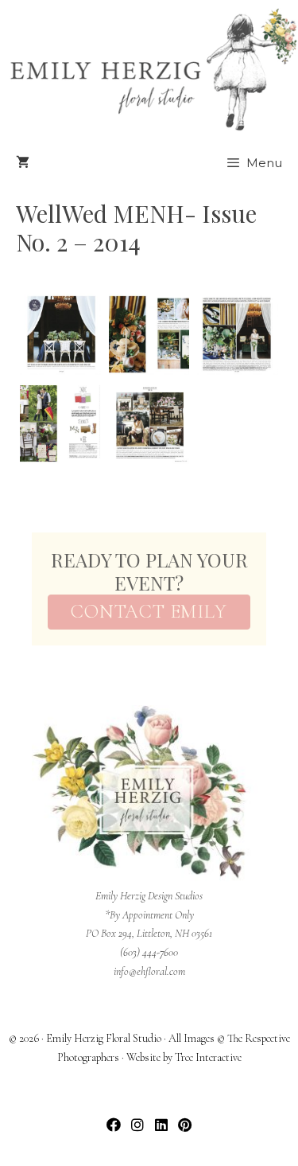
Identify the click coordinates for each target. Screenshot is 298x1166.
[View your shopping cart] (22, 163)
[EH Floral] (153, 69)
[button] (113, 1124)
